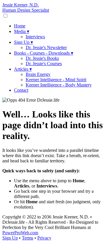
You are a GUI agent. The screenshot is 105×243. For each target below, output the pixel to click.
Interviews (35, 36)
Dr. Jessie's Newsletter (46, 47)
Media (21, 31)
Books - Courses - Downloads (43, 53)
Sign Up (23, 42)
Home (19, 25)
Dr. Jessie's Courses (44, 63)
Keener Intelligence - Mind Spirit (56, 79)
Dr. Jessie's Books (42, 58)
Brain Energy (38, 74)
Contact (21, 90)
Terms (27, 237)
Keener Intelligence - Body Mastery (59, 84)
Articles (23, 69)
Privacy (44, 237)
